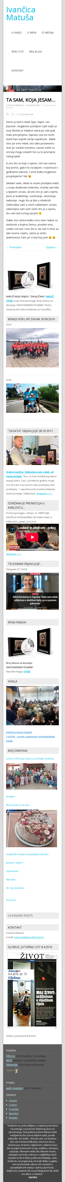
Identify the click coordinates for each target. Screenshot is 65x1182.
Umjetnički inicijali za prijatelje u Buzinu (27, 854)
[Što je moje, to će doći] (31, 828)
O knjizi (17, 32)
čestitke (10, 796)
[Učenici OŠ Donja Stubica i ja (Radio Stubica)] (31, 776)
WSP (9, 1060)
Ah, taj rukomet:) (15, 888)
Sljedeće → (52, 247)
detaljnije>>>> (44, 493)
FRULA (10, 1056)
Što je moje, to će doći (17, 805)
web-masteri (14, 1088)
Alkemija (12, 1065)
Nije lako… (12, 879)
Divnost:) (11, 900)
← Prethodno (14, 247)
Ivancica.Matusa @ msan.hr (29, 937)
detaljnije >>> (13, 554)
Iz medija (48, 32)
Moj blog (35, 51)
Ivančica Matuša (21, 13)
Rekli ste (18, 51)
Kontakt (18, 70)
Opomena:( (12, 871)
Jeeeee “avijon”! (14, 862)
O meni (31, 32)
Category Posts (20, 916)
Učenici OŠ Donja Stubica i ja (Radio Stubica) (30, 758)
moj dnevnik (26, 114)
